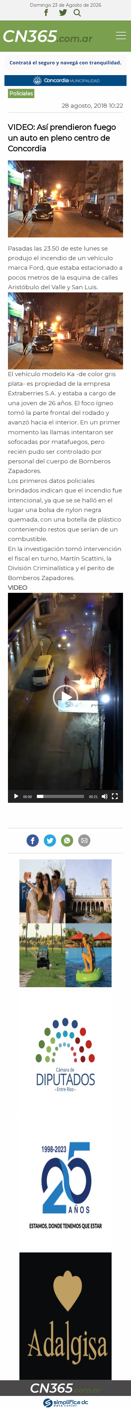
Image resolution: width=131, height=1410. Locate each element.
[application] (65, 698)
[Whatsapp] (67, 840)
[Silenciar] (104, 796)
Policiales (21, 93)
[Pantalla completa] (115, 796)
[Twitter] (50, 840)
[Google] (84, 840)
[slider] (60, 796)
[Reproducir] (16, 796)
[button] (65, 697)
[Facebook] (32, 840)
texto (51, 13)
